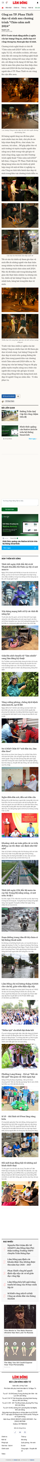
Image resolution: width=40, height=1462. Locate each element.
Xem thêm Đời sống (11, 558)
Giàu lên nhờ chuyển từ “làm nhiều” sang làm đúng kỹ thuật (19, 657)
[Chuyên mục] (3, 2)
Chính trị (16, 8)
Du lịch (23, 1445)
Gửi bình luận (9, 509)
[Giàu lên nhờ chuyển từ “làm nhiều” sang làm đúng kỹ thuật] (20, 684)
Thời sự (23, 8)
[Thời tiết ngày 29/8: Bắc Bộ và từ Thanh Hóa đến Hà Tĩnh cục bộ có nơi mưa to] (20, 593)
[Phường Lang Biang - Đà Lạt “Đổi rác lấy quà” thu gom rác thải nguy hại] (20, 1098)
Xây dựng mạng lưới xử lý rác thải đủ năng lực (20, 612)
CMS (17, 1460)
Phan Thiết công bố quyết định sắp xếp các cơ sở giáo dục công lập (20, 1273)
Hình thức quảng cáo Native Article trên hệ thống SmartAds (28, 431)
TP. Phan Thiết (10, 401)
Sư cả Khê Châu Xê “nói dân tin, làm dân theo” (19, 750)
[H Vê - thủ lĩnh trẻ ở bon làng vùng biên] (20, 1145)
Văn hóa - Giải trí (7, 1445)
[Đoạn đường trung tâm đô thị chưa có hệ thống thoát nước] (20, 966)
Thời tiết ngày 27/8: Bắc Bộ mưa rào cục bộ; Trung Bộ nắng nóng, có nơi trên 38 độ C (19, 893)
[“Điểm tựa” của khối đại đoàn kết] (20, 1056)
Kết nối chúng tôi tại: (20, 1428)
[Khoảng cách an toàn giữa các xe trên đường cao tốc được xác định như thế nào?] (20, 872)
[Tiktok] (15, 1432)
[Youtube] (20, 1432)
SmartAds (8, 439)
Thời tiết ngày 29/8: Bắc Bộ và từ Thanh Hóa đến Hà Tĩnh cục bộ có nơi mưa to (20, 567)
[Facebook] (25, 1432)
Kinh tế (30, 8)
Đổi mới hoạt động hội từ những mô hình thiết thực (19, 1164)
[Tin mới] (6, 2)
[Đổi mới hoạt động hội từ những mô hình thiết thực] (20, 1193)
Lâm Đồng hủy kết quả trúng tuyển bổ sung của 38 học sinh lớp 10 (22, 1285)
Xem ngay (32, 439)
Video (3, 1454)
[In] (18, 396)
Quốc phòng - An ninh (28, 1442)
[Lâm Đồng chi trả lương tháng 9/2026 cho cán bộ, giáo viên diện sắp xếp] (20, 1012)
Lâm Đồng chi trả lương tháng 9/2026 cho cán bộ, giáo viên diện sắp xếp (20, 985)
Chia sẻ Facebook (9, 396)
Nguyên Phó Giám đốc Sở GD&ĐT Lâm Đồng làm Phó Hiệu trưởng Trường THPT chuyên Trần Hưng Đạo (20, 1249)
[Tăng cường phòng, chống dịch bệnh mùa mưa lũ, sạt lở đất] (20, 730)
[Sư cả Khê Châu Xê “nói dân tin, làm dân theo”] (20, 779)
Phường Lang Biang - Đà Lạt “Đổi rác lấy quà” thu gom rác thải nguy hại (20, 1075)
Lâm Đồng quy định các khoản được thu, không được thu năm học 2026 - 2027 (21, 1262)
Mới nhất (9, 8)
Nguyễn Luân (5, 30)
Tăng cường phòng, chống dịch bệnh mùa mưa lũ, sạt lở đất (20, 703)
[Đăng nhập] (37, 2)
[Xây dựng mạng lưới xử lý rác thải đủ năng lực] (20, 638)
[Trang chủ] (3, 7)
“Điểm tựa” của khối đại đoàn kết (18, 1030)
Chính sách (5, 1448)
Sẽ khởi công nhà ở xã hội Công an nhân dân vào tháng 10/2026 (21, 1296)
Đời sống (24, 1439)
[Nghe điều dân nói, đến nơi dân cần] (20, 825)
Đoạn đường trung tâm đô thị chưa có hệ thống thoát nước (20, 938)
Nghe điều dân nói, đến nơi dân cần (19, 797)
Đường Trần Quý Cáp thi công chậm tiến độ (29, 414)
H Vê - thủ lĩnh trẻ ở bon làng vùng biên (19, 1117)
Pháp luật (5, 1442)
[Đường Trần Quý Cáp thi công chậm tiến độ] (10, 415)
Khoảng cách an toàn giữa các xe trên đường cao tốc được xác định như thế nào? (20, 846)
